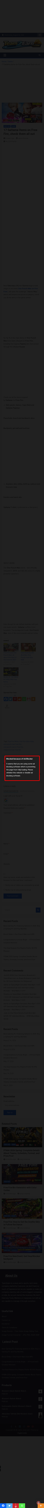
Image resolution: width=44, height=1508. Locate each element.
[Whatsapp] (22, 1505)
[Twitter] (9, 1505)
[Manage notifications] (38, 1503)
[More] (41, 1505)
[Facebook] (3, 1505)
